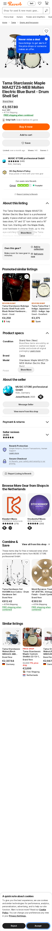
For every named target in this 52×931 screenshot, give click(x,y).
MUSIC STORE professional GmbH (26, 158)
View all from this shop (34, 544)
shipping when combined (18, 115)
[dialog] (26, 912)
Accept (38, 926)
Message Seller (26, 404)
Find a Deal (8, 17)
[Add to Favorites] (46, 31)
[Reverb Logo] (15, 4)
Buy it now (25, 126)
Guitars (20, 17)
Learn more (35, 351)
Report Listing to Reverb (27, 194)
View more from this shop (26, 411)
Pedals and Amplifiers (35, 17)
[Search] (46, 10)
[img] (13, 161)
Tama (22, 355)
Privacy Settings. (17, 916)
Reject (14, 926)
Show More (26, 233)
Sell (31, 3)
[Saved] (40, 3)
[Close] (46, 39)
